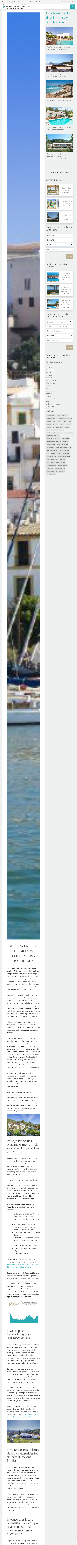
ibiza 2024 (49, 427)
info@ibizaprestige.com (22, 2)
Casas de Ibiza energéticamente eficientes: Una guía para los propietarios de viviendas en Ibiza (57, 156)
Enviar (69, 257)
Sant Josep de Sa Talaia (56, 453)
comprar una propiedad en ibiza (64, 418)
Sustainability (66, 453)
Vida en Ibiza (50, 468)
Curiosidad (50, 370)
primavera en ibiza (51, 444)
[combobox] (59, 235)
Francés (48, 372)
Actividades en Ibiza (51, 415)
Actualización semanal (54, 362)
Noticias (49, 394)
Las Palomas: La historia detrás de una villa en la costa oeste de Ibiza (59, 128)
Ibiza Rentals (50, 383)
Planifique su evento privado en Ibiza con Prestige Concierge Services (58, 48)
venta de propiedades (52, 459)
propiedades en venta (62, 444)
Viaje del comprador (53, 404)
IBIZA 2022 (62, 424)
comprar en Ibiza (51, 418)
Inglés (48, 388)
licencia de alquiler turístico (53, 438)
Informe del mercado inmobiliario (55, 430)
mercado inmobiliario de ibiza (54, 441)
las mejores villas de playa (53, 435)
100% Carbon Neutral (68, 2)
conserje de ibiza (51, 421)
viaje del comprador (62, 465)
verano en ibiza (50, 462)
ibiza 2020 (49, 424)
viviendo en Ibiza (51, 474)
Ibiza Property (51, 380)
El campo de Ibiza (67, 421)
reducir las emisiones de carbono (63, 447)
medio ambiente (65, 438)
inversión (60, 433)
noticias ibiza (65, 441)
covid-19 (59, 421)
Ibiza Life (49, 378)
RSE (48, 453)
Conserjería (50, 367)
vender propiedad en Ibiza (64, 456)
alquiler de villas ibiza (63, 415)
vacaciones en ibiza (51, 456)
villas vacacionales (60, 471)
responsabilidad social (52, 450)
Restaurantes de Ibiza (64, 450)
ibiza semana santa (57, 427)
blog (47, 365)
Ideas (48, 386)
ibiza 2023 (68, 424)
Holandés (49, 375)
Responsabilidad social (54, 399)
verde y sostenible (60, 462)
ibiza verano (67, 427)
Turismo (49, 401)
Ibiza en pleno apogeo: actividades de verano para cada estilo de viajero (59, 101)
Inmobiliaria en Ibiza (51, 433)
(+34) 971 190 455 (8, 2)
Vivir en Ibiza (50, 407)
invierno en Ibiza (68, 433)
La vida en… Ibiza (52, 391)
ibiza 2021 (55, 424)
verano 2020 (62, 459)
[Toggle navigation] (72, 6)
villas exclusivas (50, 471)
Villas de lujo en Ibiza (60, 468)
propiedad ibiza (50, 447)
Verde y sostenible (51, 465)
